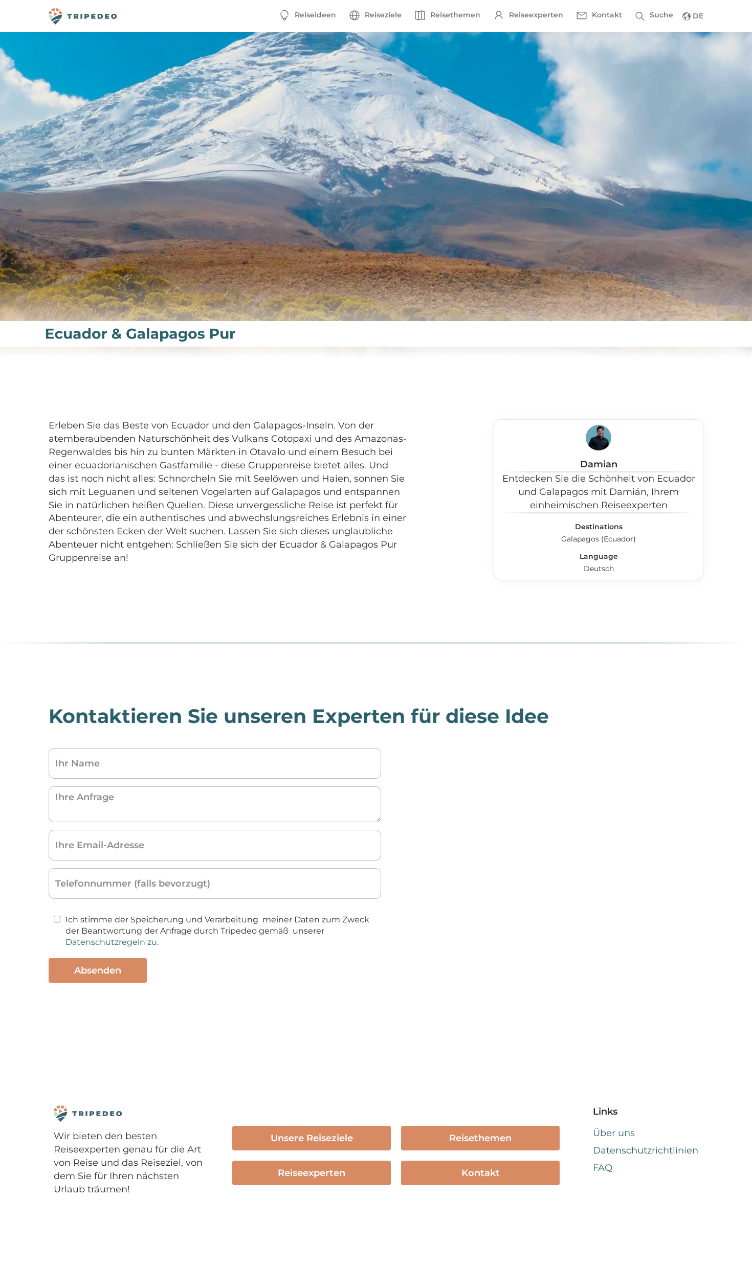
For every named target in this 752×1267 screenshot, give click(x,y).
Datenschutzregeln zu (111, 942)
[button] (375, 15)
